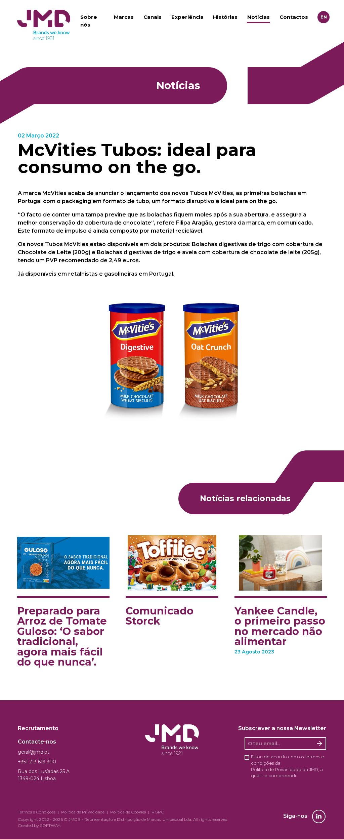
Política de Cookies (128, 811)
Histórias (225, 17)
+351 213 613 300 (37, 762)
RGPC (158, 811)
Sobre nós (88, 21)
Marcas (124, 17)
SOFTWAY (50, 825)
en (323, 16)
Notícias (258, 17)
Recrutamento (38, 728)
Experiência (187, 17)
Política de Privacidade (276, 769)
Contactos (294, 17)
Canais (152, 17)
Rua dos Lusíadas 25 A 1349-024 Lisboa (44, 775)
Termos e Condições (36, 811)
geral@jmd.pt (33, 752)
